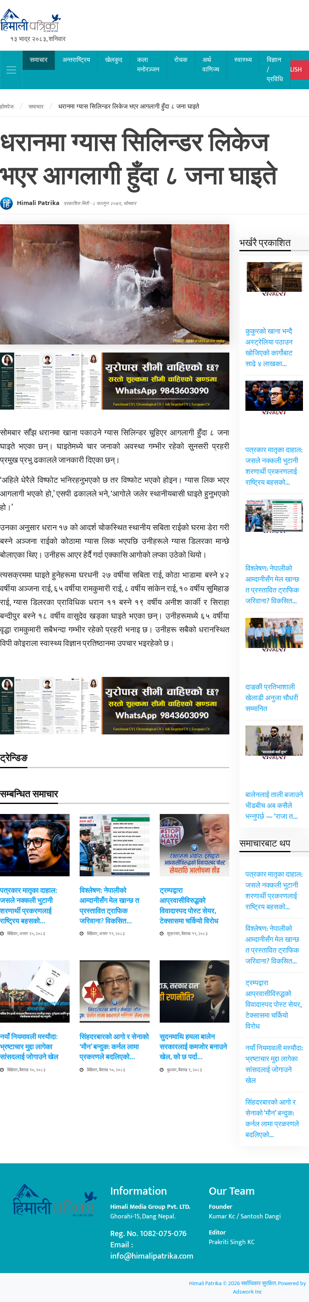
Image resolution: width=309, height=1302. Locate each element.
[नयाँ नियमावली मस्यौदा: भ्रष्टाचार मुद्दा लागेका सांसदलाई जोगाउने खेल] (35, 991)
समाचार (38, 60)
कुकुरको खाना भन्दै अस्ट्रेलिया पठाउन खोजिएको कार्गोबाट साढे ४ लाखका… (269, 348)
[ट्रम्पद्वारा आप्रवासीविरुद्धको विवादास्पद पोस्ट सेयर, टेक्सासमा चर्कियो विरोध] (194, 844)
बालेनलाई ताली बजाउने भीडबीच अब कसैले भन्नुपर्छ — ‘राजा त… (274, 806)
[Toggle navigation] (11, 70)
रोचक (180, 60)
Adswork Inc (247, 1291)
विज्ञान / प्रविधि (275, 70)
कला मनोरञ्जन (148, 65)
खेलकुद (113, 60)
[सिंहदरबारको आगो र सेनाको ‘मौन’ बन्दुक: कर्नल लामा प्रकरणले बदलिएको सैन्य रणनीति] (114, 991)
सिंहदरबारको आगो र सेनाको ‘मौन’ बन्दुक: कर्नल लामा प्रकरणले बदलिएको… (114, 1047)
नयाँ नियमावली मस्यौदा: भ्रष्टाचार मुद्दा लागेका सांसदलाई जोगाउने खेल (29, 1047)
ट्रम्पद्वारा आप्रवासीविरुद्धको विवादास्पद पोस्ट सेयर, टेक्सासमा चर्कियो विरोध (189, 906)
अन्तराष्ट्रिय (76, 60)
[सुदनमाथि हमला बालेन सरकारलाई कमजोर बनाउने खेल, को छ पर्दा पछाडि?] (194, 991)
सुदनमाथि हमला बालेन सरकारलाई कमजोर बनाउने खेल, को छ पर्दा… (193, 1047)
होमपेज (7, 106)
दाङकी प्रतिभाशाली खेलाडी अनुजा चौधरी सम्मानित (271, 698)
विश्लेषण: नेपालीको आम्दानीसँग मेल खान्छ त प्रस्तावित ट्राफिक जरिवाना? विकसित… (109, 906)
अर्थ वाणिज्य (210, 65)
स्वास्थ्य (243, 60)
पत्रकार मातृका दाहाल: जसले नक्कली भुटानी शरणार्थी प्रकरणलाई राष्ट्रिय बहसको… (28, 906)
